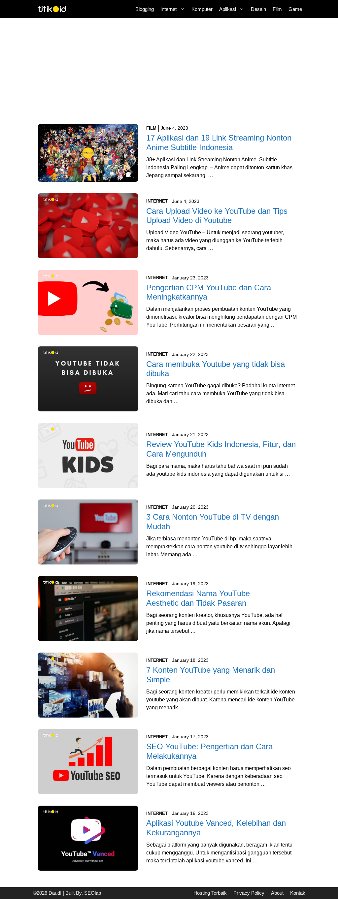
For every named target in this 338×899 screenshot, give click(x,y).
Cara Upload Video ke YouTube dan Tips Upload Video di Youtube (216, 216)
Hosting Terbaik (210, 893)
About (277, 893)
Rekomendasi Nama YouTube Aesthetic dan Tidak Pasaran (198, 598)
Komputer (202, 9)
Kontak (297, 893)
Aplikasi (227, 9)
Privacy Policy (248, 893)
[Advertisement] (169, 75)
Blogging (144, 9)
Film (277, 9)
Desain (258, 9)
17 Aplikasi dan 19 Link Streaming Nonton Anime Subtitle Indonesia (218, 142)
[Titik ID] (52, 9)
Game (295, 9)
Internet (168, 9)
